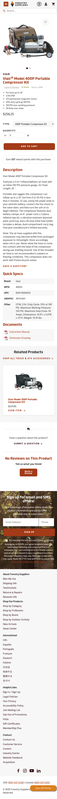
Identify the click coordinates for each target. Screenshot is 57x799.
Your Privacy (9, 701)
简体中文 (7, 671)
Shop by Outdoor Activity (16, 619)
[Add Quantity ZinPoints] (28, 135)
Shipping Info (10, 583)
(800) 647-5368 (16, 782)
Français (7, 653)
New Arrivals (10, 624)
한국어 (6, 680)
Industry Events (11, 753)
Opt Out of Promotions (15, 714)
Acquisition (9, 762)
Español (7, 644)
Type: (6, 124)
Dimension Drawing (19, 337)
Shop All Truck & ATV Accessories (26, 359)
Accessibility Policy (13, 705)
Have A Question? (15, 266)
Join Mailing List (11, 710)
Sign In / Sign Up (11, 692)
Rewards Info (10, 596)
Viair (6, 74)
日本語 (6, 667)
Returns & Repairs (12, 592)
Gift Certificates (11, 723)
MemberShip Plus (12, 728)
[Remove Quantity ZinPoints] (5, 135)
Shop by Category (12, 606)
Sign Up (29, 532)
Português (8, 649)
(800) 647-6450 (42, 782)
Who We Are (9, 578)
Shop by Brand (10, 615)
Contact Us (9, 739)
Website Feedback (13, 757)
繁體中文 (7, 676)
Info (5, 640)
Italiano (7, 662)
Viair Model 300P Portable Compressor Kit (22, 400)
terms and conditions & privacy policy (28, 561)
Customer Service (12, 744)
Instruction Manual (19, 331)
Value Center (10, 628)
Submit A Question (26, 444)
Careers (7, 748)
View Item (15, 411)
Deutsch (7, 658)
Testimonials (9, 587)
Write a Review (28, 472)
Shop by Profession (13, 610)
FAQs (6, 719)
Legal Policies (10, 696)
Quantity (9, 131)
